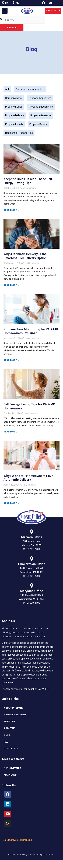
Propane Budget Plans (41, 106)
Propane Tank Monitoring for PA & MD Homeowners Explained (31, 331)
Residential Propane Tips (19, 132)
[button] (5, 11)
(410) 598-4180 (31, 602)
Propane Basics (13, 106)
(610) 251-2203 (31, 549)
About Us (9, 728)
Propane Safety (38, 124)
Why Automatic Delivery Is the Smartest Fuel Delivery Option (25, 256)
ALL (7, 89)
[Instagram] (7, 823)
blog (7, 734)
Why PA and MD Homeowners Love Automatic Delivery (28, 478)
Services (9, 721)
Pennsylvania (12, 768)
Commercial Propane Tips (30, 89)
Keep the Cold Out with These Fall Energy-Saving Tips (28, 181)
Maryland (10, 774)
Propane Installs (14, 124)
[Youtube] (7, 814)
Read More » (11, 210)
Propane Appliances (40, 98)
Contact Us (11, 748)
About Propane (13, 707)
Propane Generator (41, 115)
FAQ (6, 741)
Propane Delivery (14, 115)
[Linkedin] (7, 804)
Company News (14, 98)
